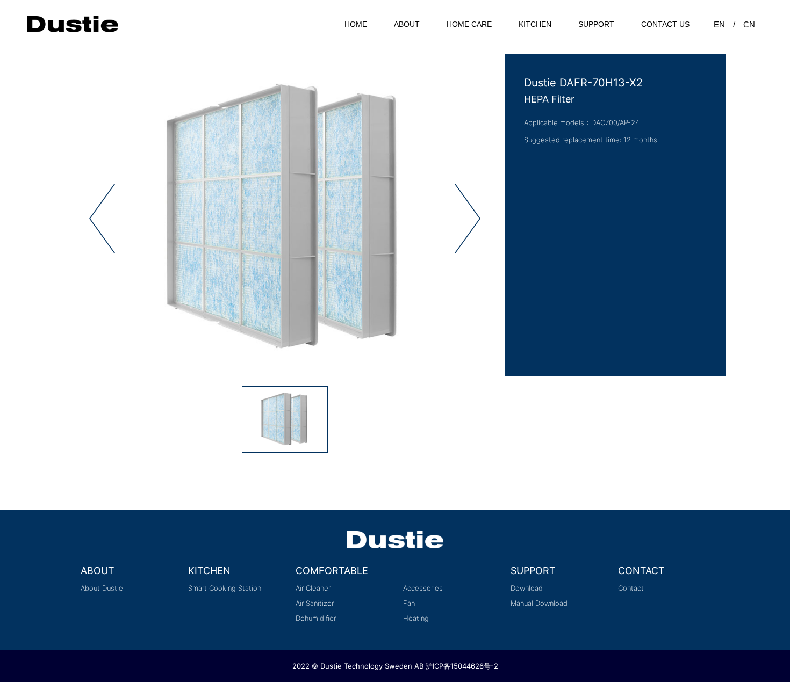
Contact (631, 588)
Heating (416, 618)
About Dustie (102, 588)
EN (719, 24)
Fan (409, 603)
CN (749, 24)
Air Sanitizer (315, 603)
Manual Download (539, 603)
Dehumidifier (316, 618)
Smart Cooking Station (224, 588)
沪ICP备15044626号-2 (462, 666)
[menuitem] (355, 24)
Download (527, 588)
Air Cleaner (313, 588)
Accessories (423, 588)
